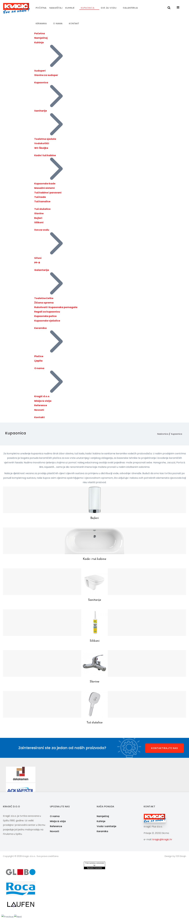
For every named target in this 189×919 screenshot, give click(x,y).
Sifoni (37, 258)
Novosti (39, 410)
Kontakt (74, 23)
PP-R (37, 262)
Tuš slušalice (42, 209)
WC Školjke (41, 148)
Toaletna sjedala (45, 139)
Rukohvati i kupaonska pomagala (55, 307)
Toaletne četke (43, 298)
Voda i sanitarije (106, 826)
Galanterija (131, 7)
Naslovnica (162, 433)
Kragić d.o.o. (42, 396)
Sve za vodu (109, 7)
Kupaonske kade (44, 183)
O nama (58, 23)
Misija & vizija (42, 401)
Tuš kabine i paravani (47, 192)
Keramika (42, 23)
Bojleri (38, 218)
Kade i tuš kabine (45, 155)
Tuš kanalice (42, 201)
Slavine (39, 213)
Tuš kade (40, 197)
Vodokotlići (41, 143)
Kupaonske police (45, 316)
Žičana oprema (44, 302)
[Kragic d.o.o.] (16, 8)
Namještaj (55, 7)
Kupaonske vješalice (47, 320)
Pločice (38, 356)
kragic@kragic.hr (162, 839)
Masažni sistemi (44, 188)
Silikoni (38, 222)
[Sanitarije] (94, 581)
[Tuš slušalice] (94, 704)
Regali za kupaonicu (47, 311)
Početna (41, 7)
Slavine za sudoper (46, 75)
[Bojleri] (94, 499)
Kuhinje (70, 7)
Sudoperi (40, 70)
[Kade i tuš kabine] (94, 540)
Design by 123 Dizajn (175, 856)
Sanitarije (40, 110)
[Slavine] (94, 663)
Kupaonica (88, 7)
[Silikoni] (94, 622)
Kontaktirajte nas (164, 748)
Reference (40, 405)
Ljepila (38, 360)
